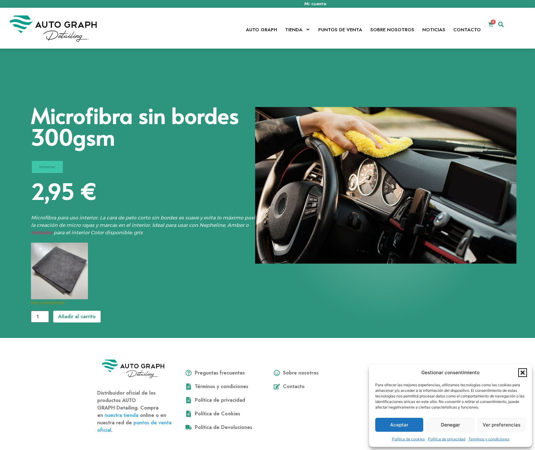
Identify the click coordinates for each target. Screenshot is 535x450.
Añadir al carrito (77, 316)
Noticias (433, 29)
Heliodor (41, 233)
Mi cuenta (315, 3)
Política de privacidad (446, 439)
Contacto (467, 29)
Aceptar (399, 425)
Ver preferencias (501, 425)
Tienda (293, 29)
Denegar (450, 425)
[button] (523, 373)
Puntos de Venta (340, 29)
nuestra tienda (121, 415)
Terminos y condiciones (488, 439)
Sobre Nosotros (392, 29)
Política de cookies (408, 439)
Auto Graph (261, 29)
